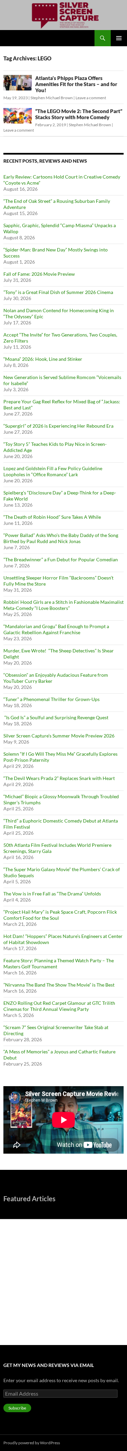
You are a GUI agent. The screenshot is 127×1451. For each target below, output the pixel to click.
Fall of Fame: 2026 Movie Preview (39, 274)
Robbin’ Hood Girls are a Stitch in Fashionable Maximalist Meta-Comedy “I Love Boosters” (63, 605)
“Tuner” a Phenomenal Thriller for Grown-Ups (51, 699)
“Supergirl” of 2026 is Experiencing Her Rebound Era (58, 426)
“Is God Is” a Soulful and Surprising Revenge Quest (56, 717)
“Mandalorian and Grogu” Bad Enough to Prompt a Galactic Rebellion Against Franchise (56, 629)
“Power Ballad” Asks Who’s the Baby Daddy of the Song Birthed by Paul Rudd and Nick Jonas (60, 538)
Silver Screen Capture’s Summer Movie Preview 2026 (58, 735)
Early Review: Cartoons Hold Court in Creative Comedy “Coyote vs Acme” (52, 1227)
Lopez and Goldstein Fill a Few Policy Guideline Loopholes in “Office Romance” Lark (52, 471)
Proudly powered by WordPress (31, 1442)
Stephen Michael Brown (51, 97)
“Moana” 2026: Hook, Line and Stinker (42, 359)
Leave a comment (91, 97)
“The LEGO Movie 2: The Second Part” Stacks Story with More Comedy (78, 114)
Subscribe (17, 1407)
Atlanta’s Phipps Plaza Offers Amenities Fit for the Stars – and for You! (76, 84)
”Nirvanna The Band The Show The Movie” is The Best (58, 985)
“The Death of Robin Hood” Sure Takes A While (52, 517)
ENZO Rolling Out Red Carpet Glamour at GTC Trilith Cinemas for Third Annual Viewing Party (59, 1006)
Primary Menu (119, 38)
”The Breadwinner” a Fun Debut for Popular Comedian (60, 559)
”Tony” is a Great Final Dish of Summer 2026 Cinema (58, 292)
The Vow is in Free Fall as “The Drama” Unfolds (52, 893)
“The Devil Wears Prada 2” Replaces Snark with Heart (59, 778)
